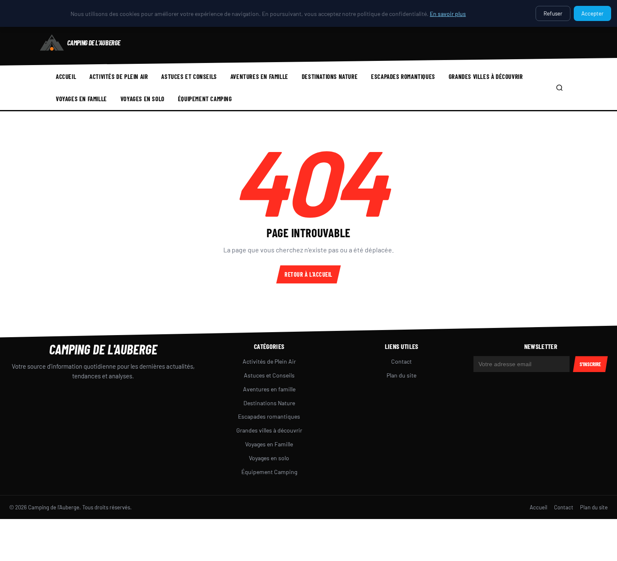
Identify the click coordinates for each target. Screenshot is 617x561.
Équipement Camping (205, 98)
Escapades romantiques (403, 76)
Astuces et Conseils (189, 76)
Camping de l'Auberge (103, 349)
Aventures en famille (259, 76)
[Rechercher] (559, 87)
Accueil (66, 76)
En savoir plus (448, 13)
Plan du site (401, 375)
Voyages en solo (142, 98)
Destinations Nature (330, 76)
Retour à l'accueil (308, 274)
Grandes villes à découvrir (486, 76)
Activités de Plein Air (118, 76)
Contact (401, 361)
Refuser (553, 13)
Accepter (592, 13)
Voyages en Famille (81, 98)
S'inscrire (590, 364)
